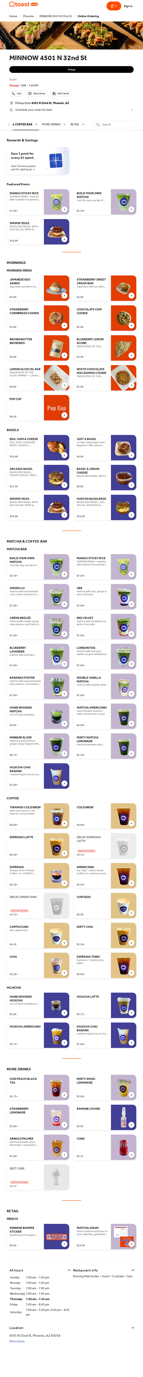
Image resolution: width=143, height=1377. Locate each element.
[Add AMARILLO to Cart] (64, 604)
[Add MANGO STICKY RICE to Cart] (64, 209)
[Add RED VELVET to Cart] (131, 634)
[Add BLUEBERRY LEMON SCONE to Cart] (131, 355)
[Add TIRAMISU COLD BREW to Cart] (64, 823)
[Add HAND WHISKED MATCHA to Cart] (64, 724)
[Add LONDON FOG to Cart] (131, 664)
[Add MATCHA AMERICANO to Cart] (131, 724)
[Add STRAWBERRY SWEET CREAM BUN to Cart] (131, 296)
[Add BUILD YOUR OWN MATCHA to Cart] (131, 209)
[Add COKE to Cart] (131, 1155)
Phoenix (28, 16)
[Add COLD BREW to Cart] (131, 823)
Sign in (128, 6)
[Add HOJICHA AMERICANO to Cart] (64, 1043)
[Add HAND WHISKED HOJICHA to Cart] (64, 1013)
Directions (17, 1341)
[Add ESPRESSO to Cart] (64, 883)
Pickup (71, 69)
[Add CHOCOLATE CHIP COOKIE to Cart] (131, 326)
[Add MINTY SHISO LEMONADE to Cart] (131, 1095)
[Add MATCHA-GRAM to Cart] (131, 1244)
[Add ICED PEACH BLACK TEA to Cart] (64, 1095)
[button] (54, 124)
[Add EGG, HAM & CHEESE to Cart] (64, 455)
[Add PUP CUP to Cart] (64, 415)
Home (13, 16)
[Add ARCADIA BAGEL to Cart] (64, 485)
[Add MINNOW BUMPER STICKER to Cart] (64, 1244)
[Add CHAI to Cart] (64, 973)
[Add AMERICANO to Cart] (131, 883)
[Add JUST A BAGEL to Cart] (131, 455)
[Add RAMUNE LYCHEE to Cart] (131, 1125)
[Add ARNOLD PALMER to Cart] (64, 1155)
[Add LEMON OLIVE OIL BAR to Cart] (64, 385)
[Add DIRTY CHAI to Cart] (131, 943)
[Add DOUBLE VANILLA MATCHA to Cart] (131, 694)
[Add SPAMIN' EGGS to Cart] (64, 239)
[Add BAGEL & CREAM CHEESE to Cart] (131, 485)
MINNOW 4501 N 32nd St (55, 16)
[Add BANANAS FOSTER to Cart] (64, 694)
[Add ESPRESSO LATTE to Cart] (64, 853)
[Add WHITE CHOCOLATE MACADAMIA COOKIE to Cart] (131, 385)
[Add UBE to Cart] (131, 604)
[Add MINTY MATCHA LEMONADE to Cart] (131, 754)
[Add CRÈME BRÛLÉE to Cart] (64, 634)
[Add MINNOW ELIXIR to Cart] (64, 754)
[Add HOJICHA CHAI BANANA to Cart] (64, 783)
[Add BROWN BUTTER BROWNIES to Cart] (64, 355)
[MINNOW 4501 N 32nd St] (23, 4)
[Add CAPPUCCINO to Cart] (64, 943)
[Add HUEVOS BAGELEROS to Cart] (131, 515)
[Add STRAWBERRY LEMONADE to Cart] (64, 1125)
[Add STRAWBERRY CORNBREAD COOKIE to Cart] (64, 326)
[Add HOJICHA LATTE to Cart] (131, 1013)
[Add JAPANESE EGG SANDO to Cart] (64, 296)
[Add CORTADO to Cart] (131, 913)
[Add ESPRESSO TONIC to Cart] (131, 973)
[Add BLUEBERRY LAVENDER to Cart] (64, 664)
